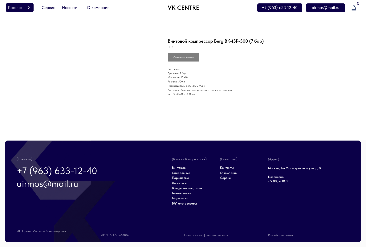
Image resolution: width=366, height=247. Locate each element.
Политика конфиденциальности (206, 235)
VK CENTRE (183, 7)
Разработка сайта (280, 235)
